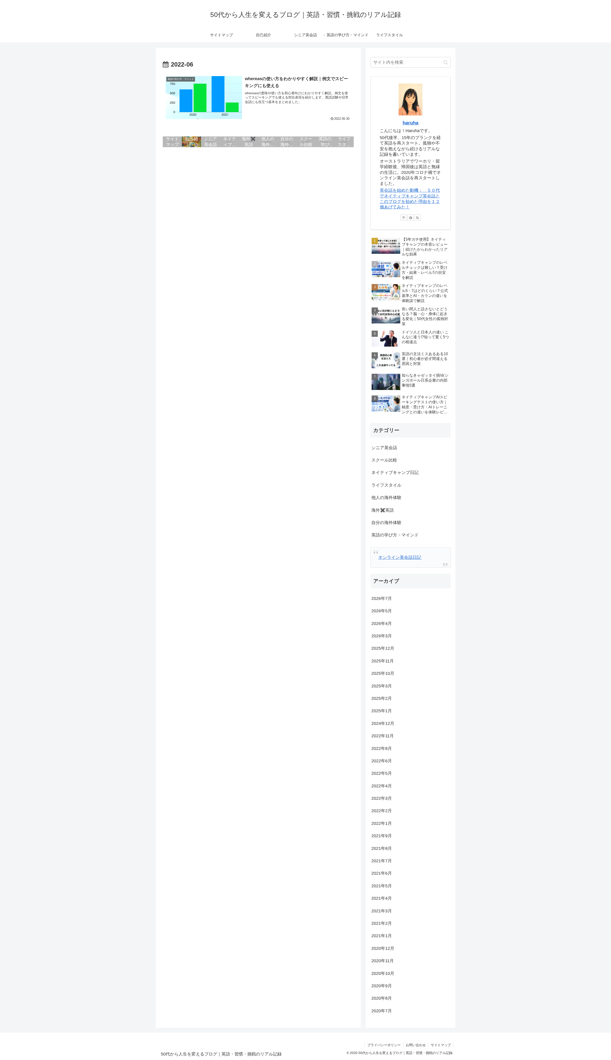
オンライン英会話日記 (399, 557)
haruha (410, 122)
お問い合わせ (416, 1045)
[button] (446, 62)
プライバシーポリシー (384, 1045)
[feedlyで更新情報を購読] (410, 217)
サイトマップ (441, 1045)
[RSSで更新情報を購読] (417, 217)
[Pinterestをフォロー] (403, 217)
